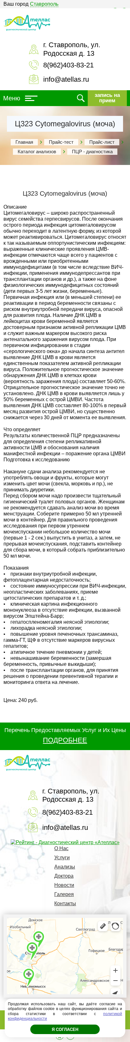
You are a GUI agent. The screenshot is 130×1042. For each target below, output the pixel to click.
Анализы (64, 866)
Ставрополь (44, 4)
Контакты (65, 903)
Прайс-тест (61, 142)
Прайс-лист (102, 142)
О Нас (61, 848)
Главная (24, 142)
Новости (64, 885)
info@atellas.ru (66, 79)
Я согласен (65, 1029)
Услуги (62, 857)
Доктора (64, 876)
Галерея (64, 894)
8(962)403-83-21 (68, 65)
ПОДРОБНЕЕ (65, 740)
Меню (11, 98)
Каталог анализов (37, 151)
